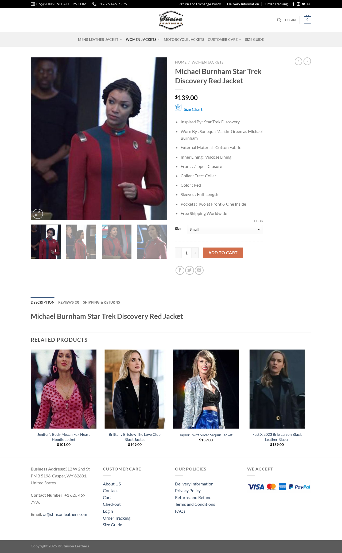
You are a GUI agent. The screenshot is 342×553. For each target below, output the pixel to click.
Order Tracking (276, 4)
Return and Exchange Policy (199, 4)
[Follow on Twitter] (303, 4)
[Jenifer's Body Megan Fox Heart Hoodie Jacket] (64, 389)
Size (178, 229)
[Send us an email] (308, 4)
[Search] (279, 20)
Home (180, 62)
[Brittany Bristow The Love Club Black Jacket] (135, 389)
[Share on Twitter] (189, 270)
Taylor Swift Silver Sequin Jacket (206, 435)
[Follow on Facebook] (293, 4)
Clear (258, 221)
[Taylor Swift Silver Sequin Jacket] (206, 389)
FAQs (180, 510)
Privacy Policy (188, 490)
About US (112, 483)
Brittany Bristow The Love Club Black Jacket (135, 437)
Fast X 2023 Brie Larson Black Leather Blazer (277, 437)
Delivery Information (243, 4)
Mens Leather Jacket (98, 39)
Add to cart (223, 252)
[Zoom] (38, 214)
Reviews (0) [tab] (68, 302)
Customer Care (223, 39)
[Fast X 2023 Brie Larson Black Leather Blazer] (277, 389)
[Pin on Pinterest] (199, 270)
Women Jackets (141, 39)
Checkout (112, 504)
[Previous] (40, 139)
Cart (107, 497)
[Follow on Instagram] (298, 4)
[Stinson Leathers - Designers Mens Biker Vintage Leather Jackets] (171, 20)
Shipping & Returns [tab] (101, 302)
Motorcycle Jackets (184, 39)
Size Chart (193, 109)
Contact (110, 490)
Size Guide (254, 39)
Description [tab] (43, 302)
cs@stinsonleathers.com (65, 514)
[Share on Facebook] (180, 270)
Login (108, 510)
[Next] (157, 139)
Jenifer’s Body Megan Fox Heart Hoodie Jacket (63, 437)
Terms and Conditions (195, 504)
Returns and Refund (193, 497)
